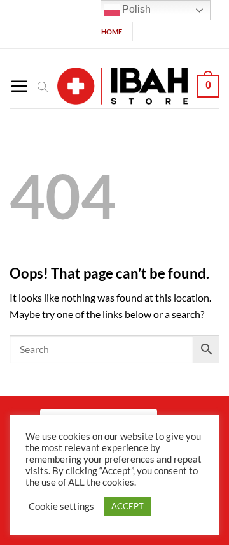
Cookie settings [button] (61, 506)
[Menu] (19, 86)
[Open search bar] (43, 86)
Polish (135, 9)
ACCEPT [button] (127, 506)
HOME (112, 31)
